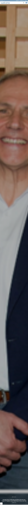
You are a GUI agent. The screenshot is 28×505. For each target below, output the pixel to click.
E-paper (18, 0)
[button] (1, 0)
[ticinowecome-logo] (5, 3)
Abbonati (23, 0)
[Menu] (24, 2)
